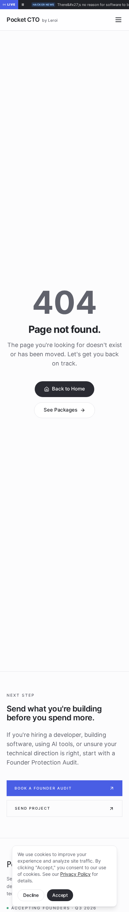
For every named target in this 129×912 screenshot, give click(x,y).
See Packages (60, 410)
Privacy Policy (75, 874)
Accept (60, 895)
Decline (31, 895)
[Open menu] (118, 19)
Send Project (32, 808)
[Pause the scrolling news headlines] (22, 4)
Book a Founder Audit (43, 788)
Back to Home (68, 389)
